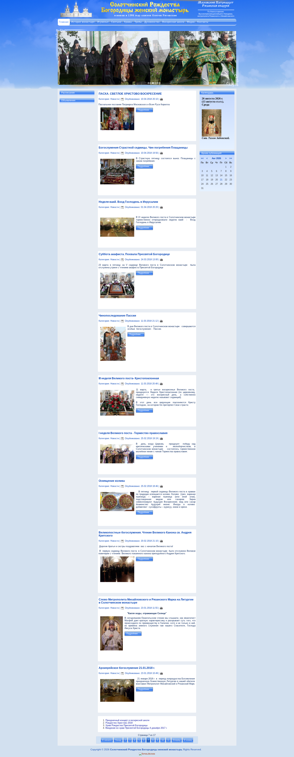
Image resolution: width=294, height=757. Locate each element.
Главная (64, 22)
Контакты (202, 22)
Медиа (191, 22)
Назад (118, 740)
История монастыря (83, 22)
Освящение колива (112, 480)
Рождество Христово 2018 (119, 723)
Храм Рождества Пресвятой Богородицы (126, 725)
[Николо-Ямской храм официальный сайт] (147, 17)
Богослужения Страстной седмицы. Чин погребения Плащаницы (143, 147)
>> (230, 158)
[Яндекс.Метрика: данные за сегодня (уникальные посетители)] (147, 754)
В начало (107, 740)
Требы (138, 22)
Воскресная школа (173, 22)
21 (221, 179)
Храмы (128, 22)
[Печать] (161, 99)
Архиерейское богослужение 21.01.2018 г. (127, 667)
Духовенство (152, 22)
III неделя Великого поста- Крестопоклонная (129, 378)
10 (162, 740)
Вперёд (177, 740)
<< (202, 158)
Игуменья (103, 22)
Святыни (116, 22)
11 (168, 740)
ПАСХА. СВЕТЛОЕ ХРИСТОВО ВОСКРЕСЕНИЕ (130, 93)
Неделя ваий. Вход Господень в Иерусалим (128, 201)
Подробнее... (144, 110)
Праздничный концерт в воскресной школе (127, 720)
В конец (188, 740)
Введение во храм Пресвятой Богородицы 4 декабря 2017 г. (136, 728)
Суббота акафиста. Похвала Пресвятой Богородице (134, 254)
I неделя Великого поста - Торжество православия (133, 433)
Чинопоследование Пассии (117, 315)
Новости (114, 99)
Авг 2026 (216, 158)
